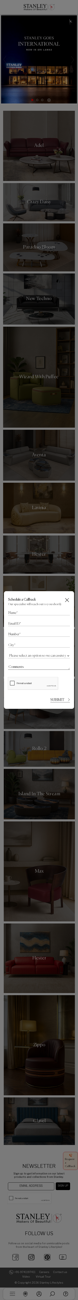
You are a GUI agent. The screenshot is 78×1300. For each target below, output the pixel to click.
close (67, 600)
